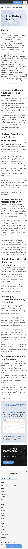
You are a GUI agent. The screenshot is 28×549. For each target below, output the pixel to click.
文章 (2, 527)
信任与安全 (3, 494)
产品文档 (3, 529)
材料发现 (3, 521)
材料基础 (3, 516)
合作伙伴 (3, 497)
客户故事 (3, 513)
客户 (2, 499)
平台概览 (3, 510)
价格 (2, 508)
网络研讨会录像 (4, 535)
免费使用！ (14, 546)
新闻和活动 (3, 537)
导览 (2, 532)
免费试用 (17, 2)
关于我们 (3, 491)
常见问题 (3, 518)
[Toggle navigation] (25, 2)
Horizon (15, 436)
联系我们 (8, 462)
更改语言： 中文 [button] (5, 478)
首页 (2, 544)
